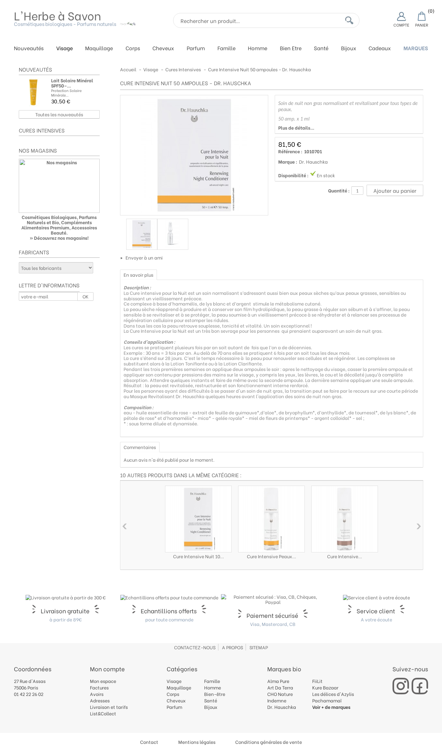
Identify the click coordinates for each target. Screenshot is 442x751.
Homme (257, 48)
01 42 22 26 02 (28, 693)
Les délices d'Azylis (333, 693)
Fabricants (34, 252)
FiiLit (317, 680)
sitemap (258, 647)
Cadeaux (380, 48)
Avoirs (97, 693)
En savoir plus (138, 274)
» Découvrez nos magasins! (59, 237)
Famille (226, 48)
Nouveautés (29, 48)
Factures (99, 687)
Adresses (100, 700)
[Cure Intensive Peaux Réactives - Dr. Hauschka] (271, 519)
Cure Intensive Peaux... (271, 556)
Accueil (128, 69)
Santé (321, 48)
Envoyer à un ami (144, 257)
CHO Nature (280, 693)
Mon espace (103, 680)
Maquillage (99, 48)
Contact (149, 741)
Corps (133, 48)
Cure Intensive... (344, 556)
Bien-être (214, 693)
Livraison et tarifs (109, 706)
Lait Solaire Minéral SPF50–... (72, 83)
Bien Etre (291, 48)
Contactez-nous (194, 647)
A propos (232, 647)
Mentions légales (196, 741)
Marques (415, 48)
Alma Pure (278, 680)
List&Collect (103, 713)
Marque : (287, 161)
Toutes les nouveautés (59, 114)
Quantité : (339, 190)
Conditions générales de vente (268, 741)
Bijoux (348, 48)
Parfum (196, 48)
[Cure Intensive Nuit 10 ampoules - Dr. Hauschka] (198, 519)
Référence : (290, 151)
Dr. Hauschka (313, 161)
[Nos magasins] (59, 186)
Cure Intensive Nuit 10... (198, 556)
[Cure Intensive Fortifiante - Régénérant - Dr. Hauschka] (344, 519)
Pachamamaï (327, 700)
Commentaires (140, 447)
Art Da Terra (280, 687)
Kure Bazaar (325, 687)
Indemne (276, 700)
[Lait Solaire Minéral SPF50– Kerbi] (33, 92)
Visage (64, 48)
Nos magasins (38, 150)
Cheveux (163, 48)
